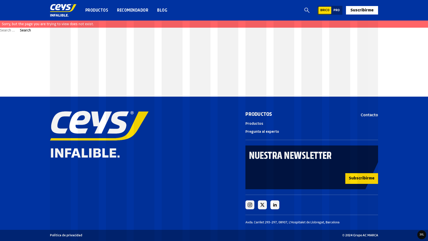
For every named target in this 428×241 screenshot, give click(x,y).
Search (25, 30)
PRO (336, 10)
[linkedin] (274, 204)
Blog (162, 10)
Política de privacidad (66, 235)
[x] (262, 204)
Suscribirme (362, 10)
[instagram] (249, 204)
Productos (96, 10)
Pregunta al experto (262, 131)
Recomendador (132, 10)
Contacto (369, 114)
